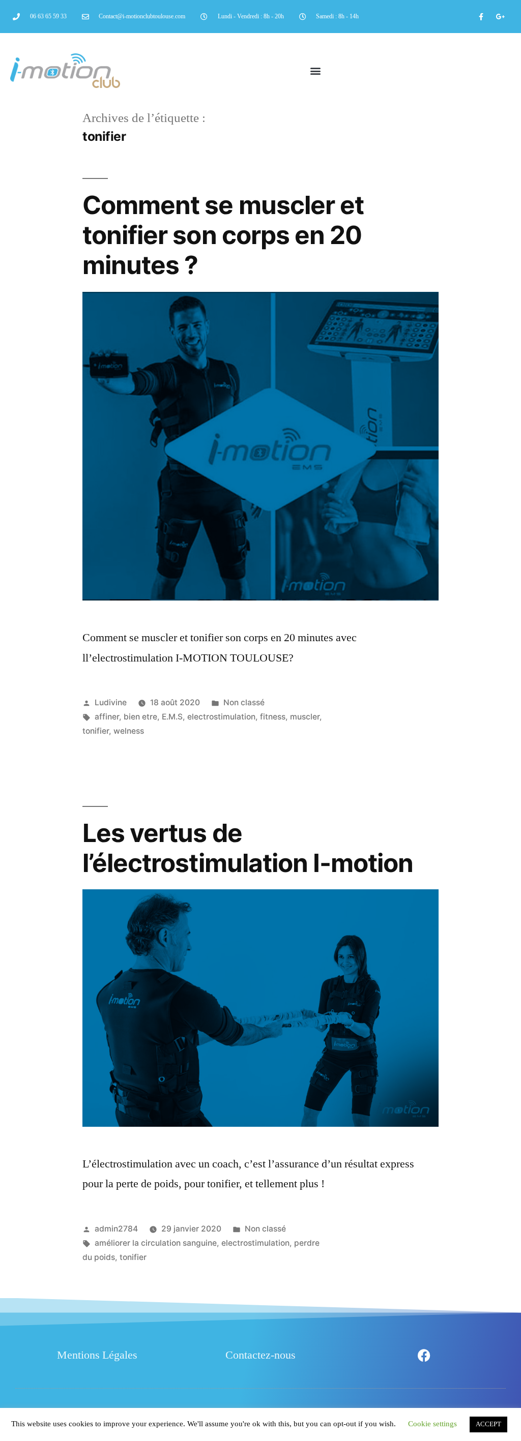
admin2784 (116, 1229)
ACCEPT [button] (488, 1424)
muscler (305, 717)
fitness (272, 717)
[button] (315, 71)
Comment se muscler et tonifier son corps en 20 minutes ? (222, 235)
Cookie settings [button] (432, 1424)
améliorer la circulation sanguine (156, 1243)
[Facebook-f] (481, 16)
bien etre (140, 717)
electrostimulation (221, 717)
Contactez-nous (260, 1355)
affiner (107, 717)
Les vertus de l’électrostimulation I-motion (247, 848)
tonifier (95, 731)
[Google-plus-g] (501, 16)
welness (128, 731)
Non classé (244, 702)
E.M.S (172, 717)
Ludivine (111, 702)
